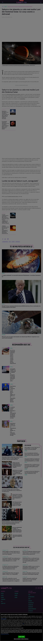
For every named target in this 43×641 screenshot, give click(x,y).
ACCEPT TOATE (21, 636)
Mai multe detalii (3, 618)
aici (23, 623)
